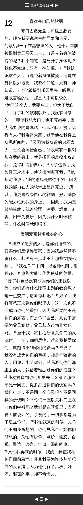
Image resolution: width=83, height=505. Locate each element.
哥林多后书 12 (40, 5)
